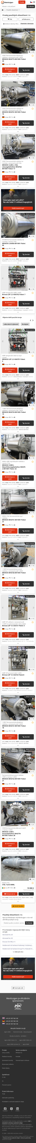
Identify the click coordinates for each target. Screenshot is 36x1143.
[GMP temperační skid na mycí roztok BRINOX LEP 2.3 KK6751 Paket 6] (18, 341)
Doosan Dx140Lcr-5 (8, 942)
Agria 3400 (7, 1032)
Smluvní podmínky (26, 1138)
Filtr (10, 19)
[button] (34, 2)
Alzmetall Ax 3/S (7, 938)
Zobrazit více (18, 952)
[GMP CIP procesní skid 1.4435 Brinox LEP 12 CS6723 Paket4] (18, 658)
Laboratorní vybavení (11, 324)
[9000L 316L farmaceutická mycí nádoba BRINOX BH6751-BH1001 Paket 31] (18, 501)
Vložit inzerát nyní (18, 208)
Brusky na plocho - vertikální (18, 1036)
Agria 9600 (26, 1044)
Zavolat (27, 70)
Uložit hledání (18, 906)
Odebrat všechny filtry (11, 24)
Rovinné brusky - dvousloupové (22, 1032)
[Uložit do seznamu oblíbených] (32, 56)
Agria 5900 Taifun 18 (10, 1040)
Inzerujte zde (18, 988)
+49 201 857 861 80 (12, 1018)
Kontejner (25, 324)
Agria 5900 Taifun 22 (25, 1040)
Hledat (31, 6)
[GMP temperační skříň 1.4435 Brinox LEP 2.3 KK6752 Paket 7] (18, 278)
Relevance (26, 19)
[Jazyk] (31, 2)
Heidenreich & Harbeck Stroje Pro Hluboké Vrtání (18, 949)
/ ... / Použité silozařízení (10, 10)
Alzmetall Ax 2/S (7, 935)
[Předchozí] (2, 41)
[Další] (33, 41)
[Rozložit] (18, 78)
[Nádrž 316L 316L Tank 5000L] (18, 868)
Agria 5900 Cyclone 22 (13, 1044)
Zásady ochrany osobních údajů (11, 1138)
